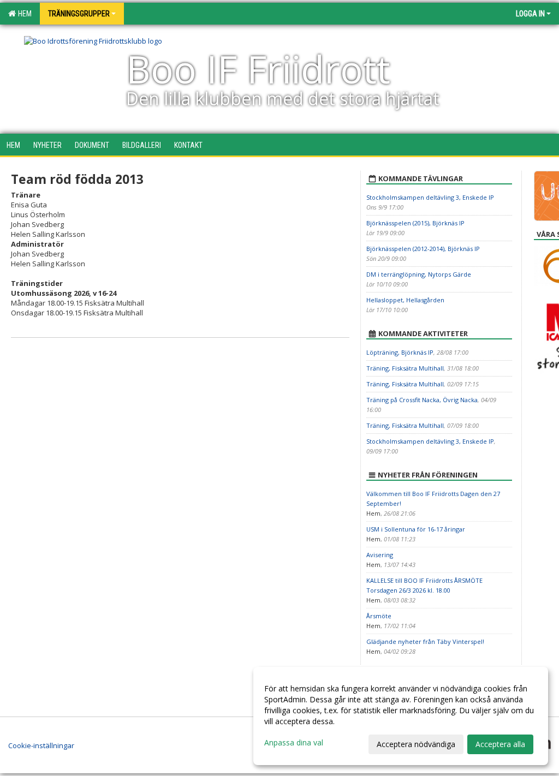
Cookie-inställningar (41, 745)
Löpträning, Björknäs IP (399, 352)
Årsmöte (378, 616)
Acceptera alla (500, 744)
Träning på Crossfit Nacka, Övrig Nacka (422, 400)
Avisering (379, 555)
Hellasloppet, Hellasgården (405, 300)
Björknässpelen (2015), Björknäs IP (415, 223)
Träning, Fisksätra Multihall (405, 368)
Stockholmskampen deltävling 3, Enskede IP (430, 197)
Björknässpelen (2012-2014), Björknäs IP (423, 248)
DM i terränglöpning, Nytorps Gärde (418, 274)
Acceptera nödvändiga (416, 744)
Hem (23, 13)
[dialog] (400, 716)
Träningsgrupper (79, 13)
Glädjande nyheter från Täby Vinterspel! (425, 641)
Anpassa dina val (293, 743)
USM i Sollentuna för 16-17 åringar (415, 529)
